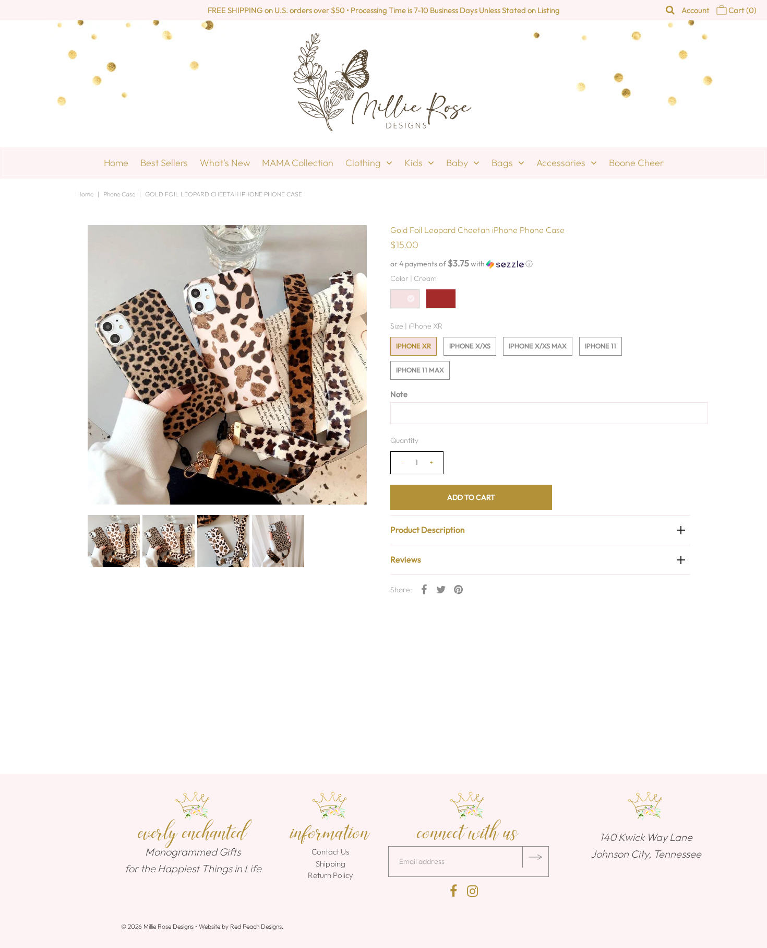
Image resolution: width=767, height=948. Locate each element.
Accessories (560, 163)
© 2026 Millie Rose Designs (157, 926)
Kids (413, 163)
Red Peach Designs (256, 926)
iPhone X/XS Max (538, 346)
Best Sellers (164, 163)
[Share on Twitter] (441, 588)
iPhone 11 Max (420, 370)
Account (695, 10)
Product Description (427, 529)
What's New (225, 163)
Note (399, 394)
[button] (540, 264)
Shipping (330, 864)
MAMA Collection (297, 163)
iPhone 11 (600, 346)
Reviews (405, 559)
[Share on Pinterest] (458, 588)
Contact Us (330, 852)
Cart (742, 10)
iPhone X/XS (469, 346)
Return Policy (330, 875)
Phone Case (119, 194)
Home (116, 163)
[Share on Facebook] (424, 588)
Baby (457, 163)
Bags (502, 163)
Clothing (363, 163)
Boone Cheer (636, 163)
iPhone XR (413, 346)
